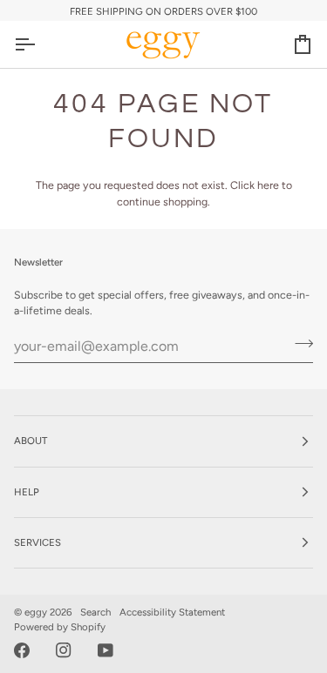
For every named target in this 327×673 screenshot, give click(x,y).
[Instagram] (64, 650)
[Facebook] (22, 650)
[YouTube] (105, 650)
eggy (35, 612)
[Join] (298, 344)
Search (95, 612)
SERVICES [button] (37, 542)
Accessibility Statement (172, 612)
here (268, 185)
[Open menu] (40, 44)
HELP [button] (26, 492)
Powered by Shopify (60, 627)
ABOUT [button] (30, 440)
